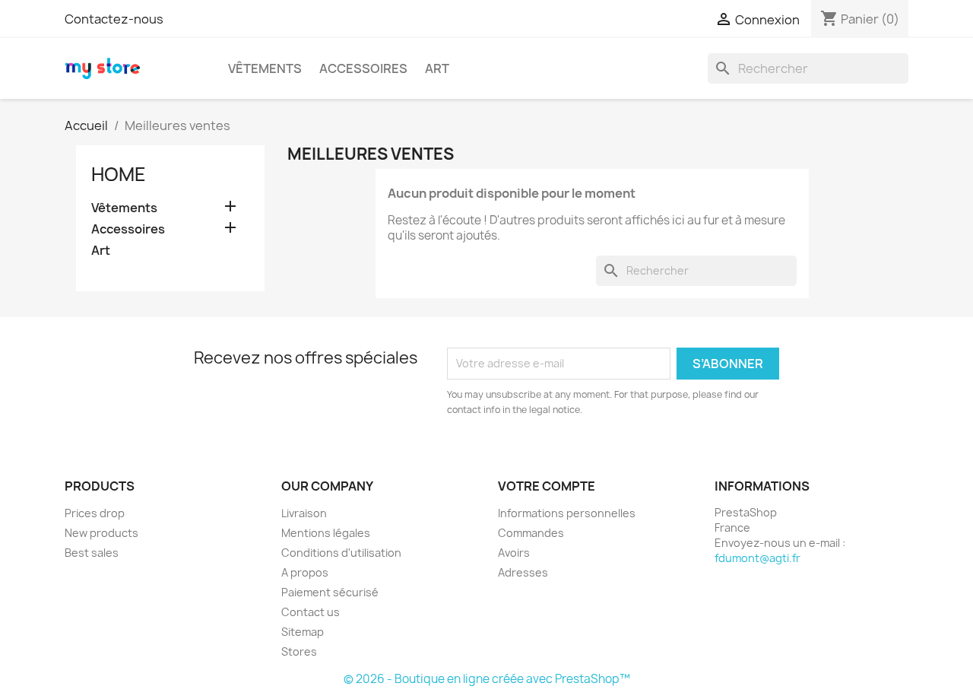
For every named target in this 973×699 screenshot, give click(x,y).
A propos (304, 572)
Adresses (523, 572)
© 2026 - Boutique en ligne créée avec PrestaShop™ (487, 679)
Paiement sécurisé (330, 592)
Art (437, 68)
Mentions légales (325, 533)
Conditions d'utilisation (341, 552)
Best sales (92, 552)
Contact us (310, 612)
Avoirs (514, 552)
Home (118, 174)
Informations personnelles (566, 513)
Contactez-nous (114, 19)
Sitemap (302, 631)
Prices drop (95, 513)
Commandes (531, 533)
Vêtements (265, 68)
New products (101, 533)
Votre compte (546, 486)
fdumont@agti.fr (757, 558)
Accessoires (363, 68)
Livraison (304, 513)
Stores (299, 651)
